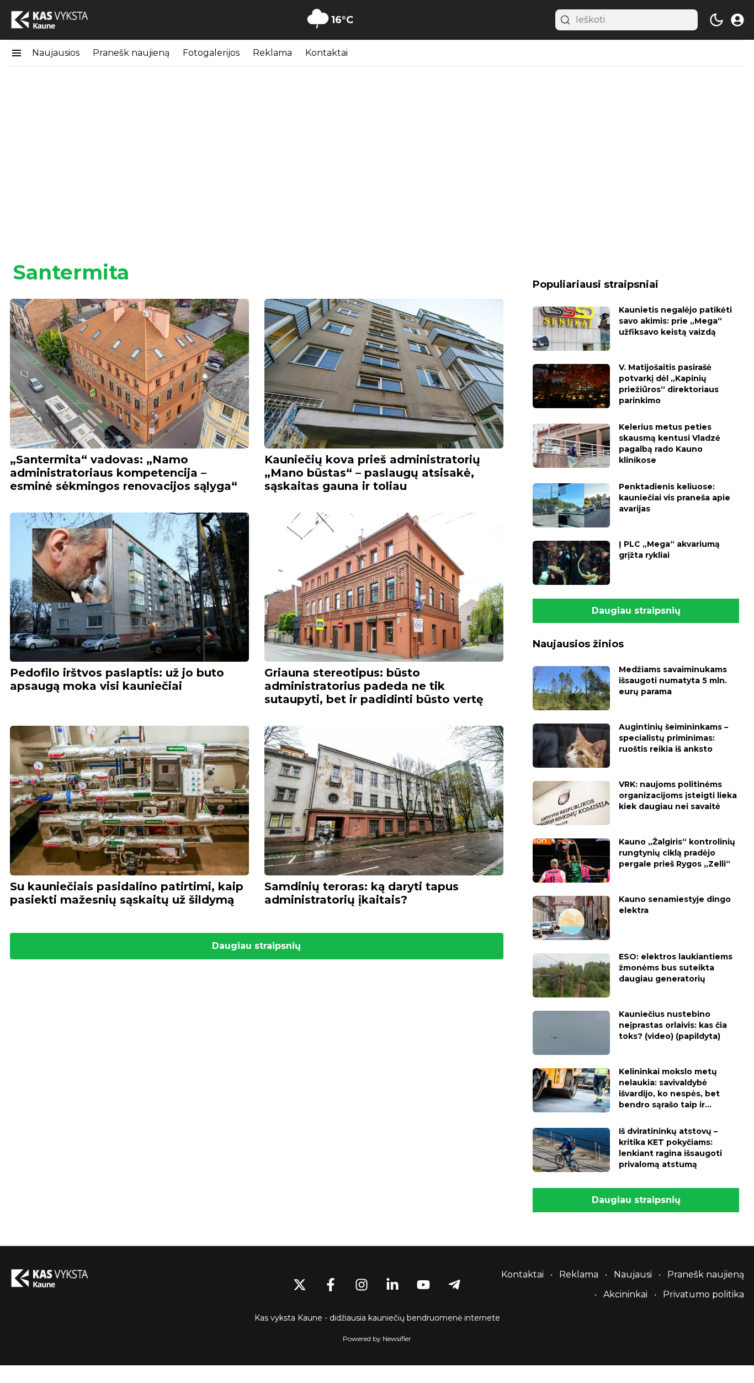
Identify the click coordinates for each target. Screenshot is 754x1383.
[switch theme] (716, 20)
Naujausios (55, 52)
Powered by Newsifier (377, 1338)
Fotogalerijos (211, 52)
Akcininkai (625, 1294)
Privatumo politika (703, 1294)
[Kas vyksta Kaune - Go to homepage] (59, 1278)
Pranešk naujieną (131, 52)
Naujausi (633, 1274)
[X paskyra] (299, 1284)
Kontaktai (326, 52)
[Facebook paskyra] (330, 1284)
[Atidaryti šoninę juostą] (16, 53)
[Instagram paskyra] (361, 1284)
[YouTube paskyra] (423, 1284)
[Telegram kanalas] (454, 1284)
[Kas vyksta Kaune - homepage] (59, 20)
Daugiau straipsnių (256, 946)
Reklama (272, 52)
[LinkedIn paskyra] (392, 1284)
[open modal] (737, 20)
